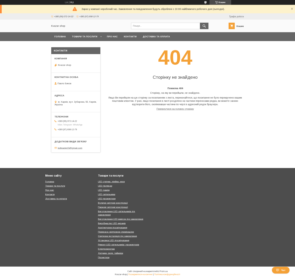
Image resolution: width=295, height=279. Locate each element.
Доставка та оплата (156, 36)
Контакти (130, 36)
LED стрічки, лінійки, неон (111, 181)
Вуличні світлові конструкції (113, 203)
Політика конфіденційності (167, 274)
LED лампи (104, 190)
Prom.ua (164, 271)
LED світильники (106, 194)
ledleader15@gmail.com (70, 148)
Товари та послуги (84, 36)
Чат (283, 270)
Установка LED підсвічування (113, 240)
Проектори (103, 257)
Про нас (112, 36)
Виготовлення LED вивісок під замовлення (120, 219)
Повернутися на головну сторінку (175, 109)
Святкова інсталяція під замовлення (117, 236)
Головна (60, 36)
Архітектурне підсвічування (112, 227)
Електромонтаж (106, 249)
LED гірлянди (105, 186)
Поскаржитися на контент (140, 274)
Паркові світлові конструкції (113, 207)
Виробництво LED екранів (112, 223)
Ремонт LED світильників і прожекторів (118, 244)
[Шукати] (204, 26)
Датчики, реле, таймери (110, 253)
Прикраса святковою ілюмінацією (116, 232)
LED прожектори (107, 198)
